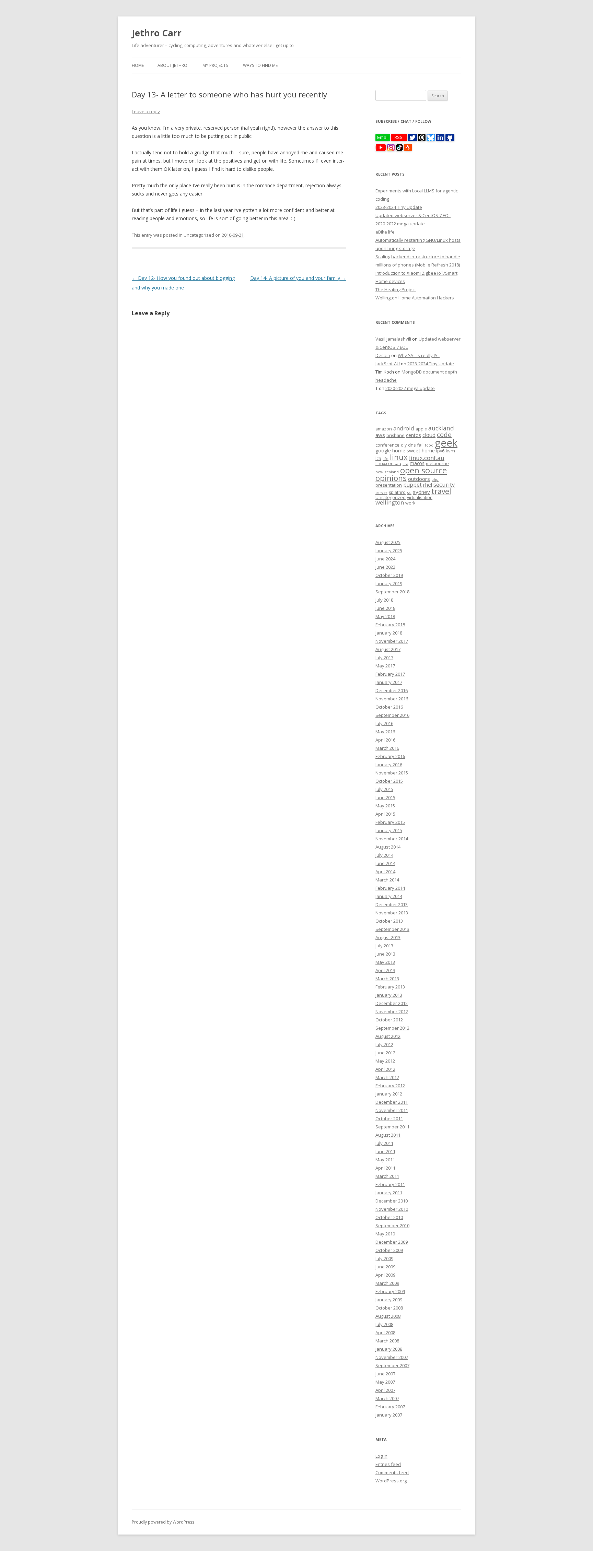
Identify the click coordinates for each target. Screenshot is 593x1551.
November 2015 (391, 773)
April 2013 (385, 970)
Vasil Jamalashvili (393, 339)
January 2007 (388, 1415)
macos (417, 463)
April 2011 (385, 1168)
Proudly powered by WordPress (163, 1522)
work (410, 503)
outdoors (419, 478)
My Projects (215, 65)
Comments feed (392, 1472)
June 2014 (385, 863)
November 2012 (391, 1011)
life (385, 458)
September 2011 (392, 1127)
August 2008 (387, 1316)
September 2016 (392, 715)
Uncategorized (390, 497)
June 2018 (385, 608)
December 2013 (391, 904)
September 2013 (392, 929)
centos (413, 435)
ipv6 (440, 451)
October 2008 (389, 1308)
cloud (428, 435)
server (381, 492)
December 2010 (391, 1201)
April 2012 (385, 1069)
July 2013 (384, 946)
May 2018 (385, 616)
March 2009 (387, 1283)
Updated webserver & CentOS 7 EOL (413, 215)
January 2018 (388, 633)
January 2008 (388, 1349)
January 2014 (388, 896)
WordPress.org (391, 1481)
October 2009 (389, 1250)
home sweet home (413, 450)
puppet (412, 484)
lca (378, 458)
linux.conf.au (426, 458)
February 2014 (390, 888)
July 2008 (384, 1324)
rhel (427, 484)
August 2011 (387, 1135)
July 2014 (384, 855)
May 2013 (385, 962)
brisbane (395, 435)
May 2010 (385, 1234)
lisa (405, 463)
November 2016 (391, 699)
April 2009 (385, 1275)
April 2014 (385, 871)
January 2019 (388, 583)
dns (412, 445)
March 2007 (387, 1398)
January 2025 (388, 550)
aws (380, 434)
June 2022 (385, 567)
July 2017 (384, 657)
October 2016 (389, 707)
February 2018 (390, 624)
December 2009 (391, 1242)
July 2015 (384, 789)
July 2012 (384, 1044)
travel (441, 491)
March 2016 (387, 748)
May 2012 (385, 1061)
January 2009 (388, 1300)
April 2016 (385, 740)
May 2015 (385, 806)
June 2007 (385, 1374)
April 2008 (385, 1332)
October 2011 (389, 1118)
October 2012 (389, 1020)
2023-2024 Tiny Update (398, 207)
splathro (397, 492)
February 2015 (390, 822)
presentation (388, 485)
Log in (381, 1456)
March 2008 (387, 1341)
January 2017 (388, 682)
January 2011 (388, 1192)
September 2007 (392, 1365)
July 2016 (384, 723)
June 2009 (385, 1267)
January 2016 (388, 764)
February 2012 (390, 1085)
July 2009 (384, 1258)
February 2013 (390, 987)
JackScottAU (387, 363)
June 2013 (385, 954)
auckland (441, 428)
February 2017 (390, 674)
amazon (383, 429)
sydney (421, 491)
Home (138, 65)
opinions (391, 478)
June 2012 (385, 1053)
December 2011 (391, 1102)
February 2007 (390, 1407)
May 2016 (385, 732)
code (444, 434)
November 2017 (391, 641)
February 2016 (390, 756)
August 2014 (387, 847)
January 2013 (388, 995)
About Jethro (172, 65)
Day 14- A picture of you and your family (298, 278)
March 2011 (387, 1176)
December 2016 (391, 690)
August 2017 (387, 649)
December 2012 (391, 1003)
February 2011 (390, 1184)
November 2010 (391, 1209)
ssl (409, 492)
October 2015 (389, 781)
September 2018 (392, 592)
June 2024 (385, 559)
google (383, 450)
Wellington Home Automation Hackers (414, 298)
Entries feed (388, 1464)
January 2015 (388, 830)
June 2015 (385, 797)
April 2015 (385, 814)
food (429, 445)
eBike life (385, 232)
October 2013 (389, 921)
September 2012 (392, 1028)
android (403, 428)
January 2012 (388, 1094)
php (435, 479)
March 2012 (387, 1077)
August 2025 (387, 542)
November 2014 (391, 839)
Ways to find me (260, 65)
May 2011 (385, 1160)
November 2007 (391, 1357)
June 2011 (385, 1151)
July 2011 (384, 1143)
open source (423, 470)
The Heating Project (395, 289)
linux (399, 457)
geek (446, 443)
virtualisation (419, 497)
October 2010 (389, 1217)
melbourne (437, 463)
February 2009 (390, 1291)
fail (420, 445)
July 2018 (384, 600)
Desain (382, 355)
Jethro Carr (157, 33)
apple (421, 428)
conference (387, 445)
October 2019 (389, 575)
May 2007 (385, 1382)
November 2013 (391, 913)
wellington (389, 502)
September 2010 (392, 1225)
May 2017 (385, 666)
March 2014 (387, 880)
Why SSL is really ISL (419, 355)
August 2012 (387, 1036)
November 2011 (391, 1110)
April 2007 (385, 1390)
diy (404, 445)
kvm (450, 451)
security (444, 484)
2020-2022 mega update (400, 224)
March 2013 (387, 978)
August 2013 (387, 937)
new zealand (387, 471)
